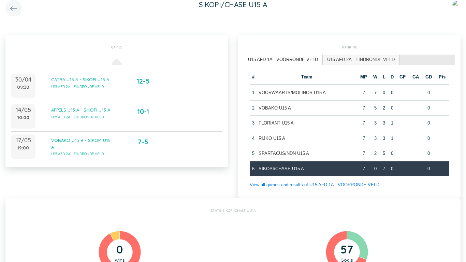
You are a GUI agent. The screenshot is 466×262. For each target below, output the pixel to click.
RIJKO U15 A (272, 138)
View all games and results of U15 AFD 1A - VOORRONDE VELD (314, 184)
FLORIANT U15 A (276, 123)
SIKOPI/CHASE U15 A (281, 168)
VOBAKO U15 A (275, 108)
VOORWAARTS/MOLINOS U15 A (292, 92)
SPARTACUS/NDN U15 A (284, 153)
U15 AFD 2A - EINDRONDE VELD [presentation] (361, 59)
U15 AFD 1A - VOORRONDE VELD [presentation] (283, 59)
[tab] (283, 60)
